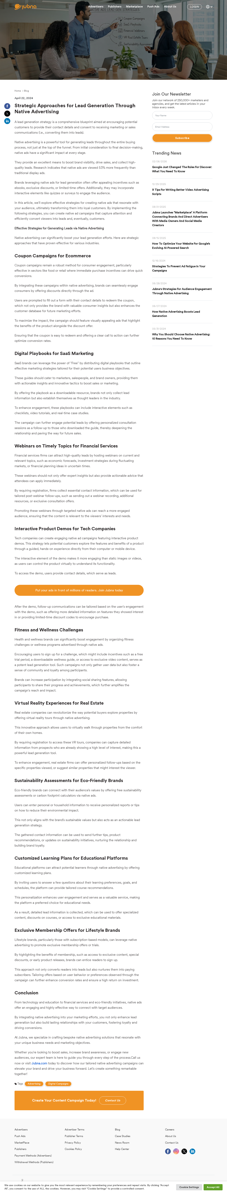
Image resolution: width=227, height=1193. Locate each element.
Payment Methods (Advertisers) (33, 1156)
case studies (122, 1136)
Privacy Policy (73, 1143)
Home (18, 91)
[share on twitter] (7, 114)
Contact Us (171, 1143)
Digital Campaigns (58, 1084)
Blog (26, 91)
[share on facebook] (7, 106)
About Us (170, 1136)
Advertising (34, 1084)
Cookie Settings (189, 1187)
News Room (122, 1143)
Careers (169, 1129)
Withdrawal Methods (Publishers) (34, 1162)
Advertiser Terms (74, 1129)
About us (170, 6)
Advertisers (95, 6)
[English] (209, 7)
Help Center (122, 1149)
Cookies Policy (73, 1149)
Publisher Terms (74, 1136)
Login (194, 6)
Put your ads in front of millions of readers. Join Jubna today (79, 590)
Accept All (213, 1187)
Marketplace (134, 6)
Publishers (114, 6)
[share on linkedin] (7, 121)
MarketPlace (22, 1143)
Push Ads (153, 6)
